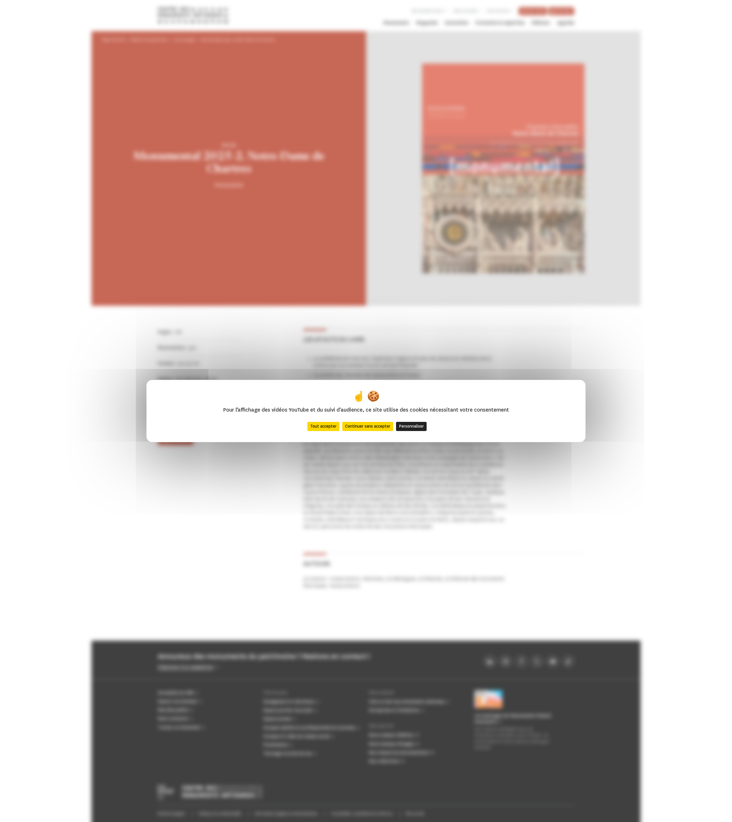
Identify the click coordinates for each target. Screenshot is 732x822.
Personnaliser (411, 426)
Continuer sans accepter (367, 426)
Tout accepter (323, 426)
